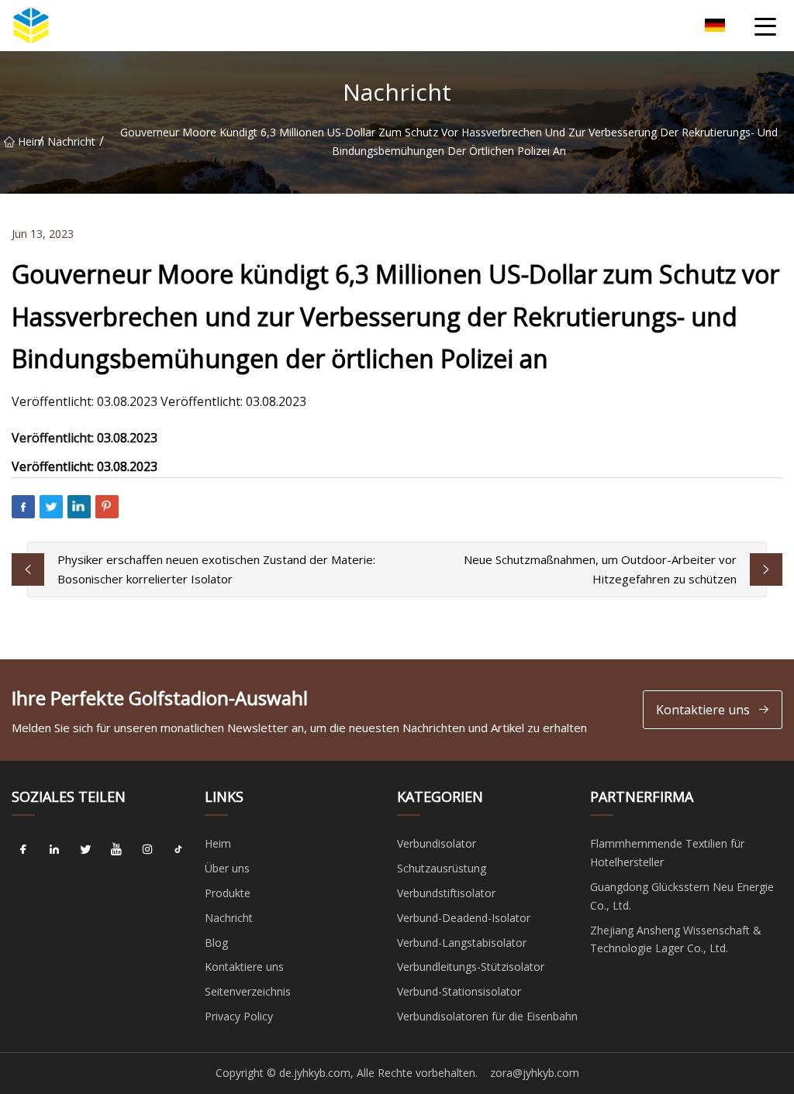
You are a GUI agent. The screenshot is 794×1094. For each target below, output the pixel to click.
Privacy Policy (239, 1016)
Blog (216, 942)
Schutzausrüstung (441, 868)
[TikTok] (178, 849)
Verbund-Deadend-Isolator (463, 917)
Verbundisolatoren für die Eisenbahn (487, 1016)
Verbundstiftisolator (446, 893)
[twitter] (85, 849)
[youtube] (116, 849)
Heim (28, 141)
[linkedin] (54, 849)
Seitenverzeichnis (248, 991)
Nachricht (71, 141)
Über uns (227, 868)
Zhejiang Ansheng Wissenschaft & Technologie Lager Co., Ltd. (675, 939)
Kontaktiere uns (703, 709)
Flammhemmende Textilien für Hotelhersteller (667, 852)
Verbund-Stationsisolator (459, 991)
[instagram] (147, 849)
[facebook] (23, 849)
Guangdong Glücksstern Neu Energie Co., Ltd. (682, 896)
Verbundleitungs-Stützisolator (470, 966)
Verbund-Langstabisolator (461, 942)
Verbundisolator (436, 843)
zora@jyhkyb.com (534, 1072)
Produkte (227, 893)
